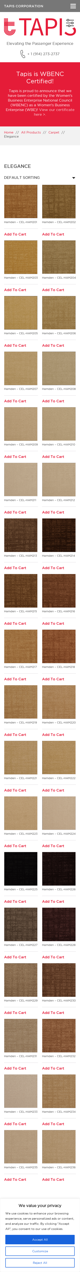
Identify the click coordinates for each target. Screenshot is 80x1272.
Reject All (40, 1262)
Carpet (53, 132)
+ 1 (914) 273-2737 (43, 54)
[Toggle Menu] (73, 6)
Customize (40, 1251)
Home (8, 132)
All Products (31, 132)
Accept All (40, 1239)
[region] (40, 1235)
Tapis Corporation (23, 6)
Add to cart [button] (15, 234)
